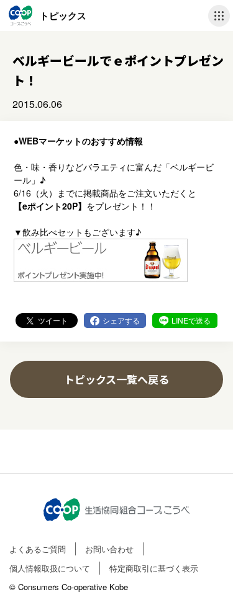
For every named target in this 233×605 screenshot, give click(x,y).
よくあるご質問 (37, 549)
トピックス (63, 15)
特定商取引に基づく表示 (153, 568)
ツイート (53, 320)
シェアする (121, 320)
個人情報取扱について (49, 568)
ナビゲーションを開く (219, 16)
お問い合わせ (109, 549)
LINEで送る (191, 320)
